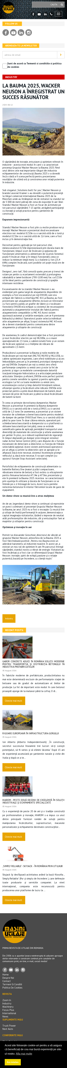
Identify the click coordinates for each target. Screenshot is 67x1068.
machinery (7, 1006)
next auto (7, 1029)
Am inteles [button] (13, 1062)
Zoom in (6, 1000)
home (5, 974)
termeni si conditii (12, 984)
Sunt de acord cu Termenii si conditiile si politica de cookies (34, 65)
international (9, 1013)
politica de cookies (12, 987)
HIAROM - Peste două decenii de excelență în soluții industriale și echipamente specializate (33, 801)
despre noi (8, 978)
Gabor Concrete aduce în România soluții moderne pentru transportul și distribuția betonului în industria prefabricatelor (33, 664)
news (5, 1016)
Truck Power (9, 1025)
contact (6, 981)
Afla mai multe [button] (24, 1053)
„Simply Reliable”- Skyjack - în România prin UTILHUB (32, 866)
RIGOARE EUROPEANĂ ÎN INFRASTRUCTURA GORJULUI (30, 733)
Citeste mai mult (13, 700)
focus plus (8, 1010)
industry (6, 1003)
